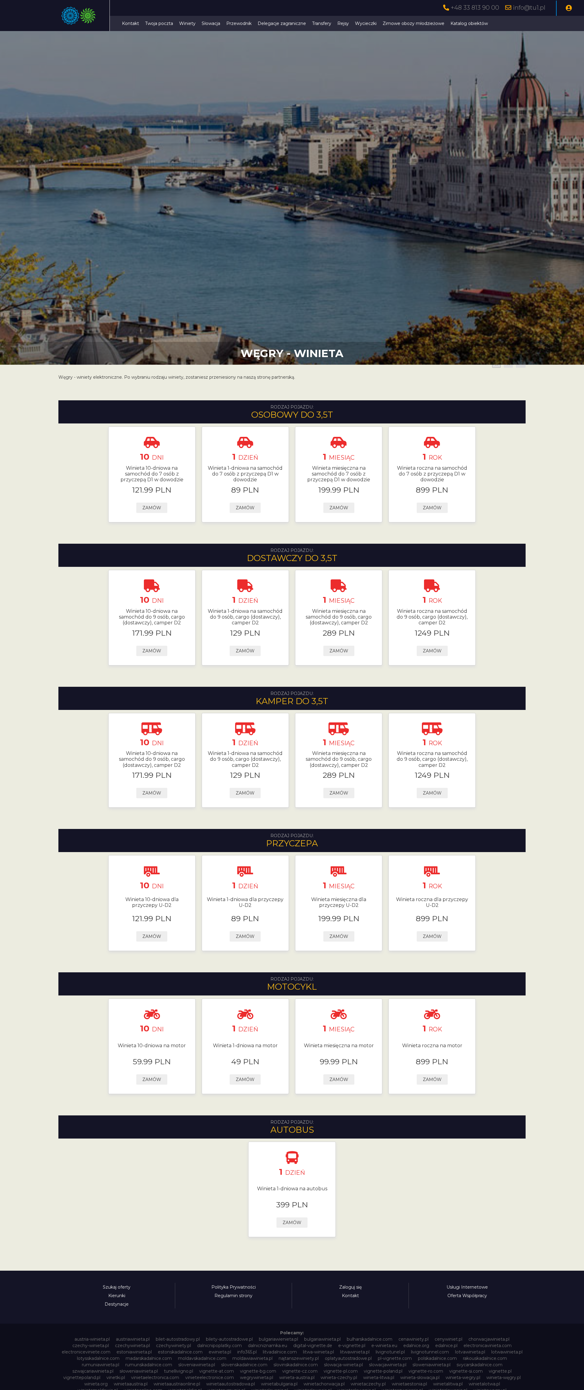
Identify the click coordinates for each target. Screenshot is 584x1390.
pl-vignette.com (395, 1358)
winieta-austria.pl (297, 1377)
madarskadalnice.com (149, 1358)
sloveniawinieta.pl (196, 1364)
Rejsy (343, 23)
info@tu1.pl (529, 7)
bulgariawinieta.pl (322, 1339)
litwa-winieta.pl (318, 1352)
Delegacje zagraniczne (282, 23)
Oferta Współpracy (467, 1295)
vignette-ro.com (425, 1371)
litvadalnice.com (280, 1352)
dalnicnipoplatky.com (219, 1345)
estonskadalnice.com (180, 1352)
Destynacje (117, 1304)
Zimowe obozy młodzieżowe (413, 23)
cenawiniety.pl (413, 1339)
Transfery (321, 23)
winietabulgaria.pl (279, 1384)
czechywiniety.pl (173, 1345)
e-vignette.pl (351, 1345)
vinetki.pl (115, 1377)
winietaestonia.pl (409, 1384)
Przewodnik (239, 23)
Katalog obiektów (469, 23)
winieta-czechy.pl (339, 1377)
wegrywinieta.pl (256, 1377)
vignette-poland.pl (383, 1371)
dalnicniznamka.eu (267, 1345)
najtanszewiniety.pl (299, 1358)
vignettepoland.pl (81, 1377)
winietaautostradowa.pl (230, 1384)
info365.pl (247, 1352)
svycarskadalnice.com (479, 1364)
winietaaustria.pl (131, 1384)
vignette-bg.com (258, 1371)
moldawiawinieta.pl (252, 1358)
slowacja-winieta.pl (343, 1364)
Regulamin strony (233, 1295)
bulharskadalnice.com (369, 1339)
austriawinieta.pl (133, 1339)
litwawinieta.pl (355, 1352)
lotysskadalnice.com (98, 1358)
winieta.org (96, 1384)
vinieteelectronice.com (209, 1377)
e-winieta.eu (384, 1345)
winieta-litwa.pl (378, 1377)
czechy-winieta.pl (90, 1345)
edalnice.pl (446, 1345)
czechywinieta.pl (132, 1345)
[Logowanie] (569, 8)
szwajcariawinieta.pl (92, 1371)
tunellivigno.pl (178, 1371)
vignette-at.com (216, 1371)
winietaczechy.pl (368, 1384)
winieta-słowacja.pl (420, 1377)
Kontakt (130, 23)
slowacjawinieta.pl (387, 1364)
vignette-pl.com (341, 1371)
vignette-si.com (466, 1371)
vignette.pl (500, 1371)
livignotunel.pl (390, 1352)
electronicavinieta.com (488, 1345)
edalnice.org (416, 1345)
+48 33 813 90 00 (475, 7)
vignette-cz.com (300, 1371)
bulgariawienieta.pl (278, 1339)
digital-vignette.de (312, 1345)
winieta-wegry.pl (463, 1377)
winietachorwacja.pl (324, 1384)
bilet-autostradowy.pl (178, 1339)
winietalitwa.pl (448, 1384)
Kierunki (116, 1295)
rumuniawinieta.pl (100, 1364)
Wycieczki (366, 23)
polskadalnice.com (437, 1358)
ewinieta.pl (220, 1352)
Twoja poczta (159, 23)
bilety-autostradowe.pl (229, 1339)
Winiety (187, 23)
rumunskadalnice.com (148, 1364)
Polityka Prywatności (233, 1287)
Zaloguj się (350, 1287)
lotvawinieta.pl (470, 1352)
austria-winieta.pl (92, 1339)
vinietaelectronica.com (155, 1377)
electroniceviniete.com (86, 1352)
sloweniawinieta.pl (431, 1364)
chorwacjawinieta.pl (488, 1339)
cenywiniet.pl (448, 1339)
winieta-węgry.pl (503, 1377)
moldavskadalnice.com (202, 1358)
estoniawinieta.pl (134, 1352)
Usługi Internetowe (467, 1287)
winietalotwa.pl (484, 1384)
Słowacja (211, 23)
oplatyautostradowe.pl (348, 1358)
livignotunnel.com (430, 1352)
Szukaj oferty (116, 1287)
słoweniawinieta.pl (139, 1371)
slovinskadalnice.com (295, 1364)
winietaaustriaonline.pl (177, 1384)
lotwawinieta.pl (507, 1352)
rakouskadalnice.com (485, 1358)
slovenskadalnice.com (244, 1364)
